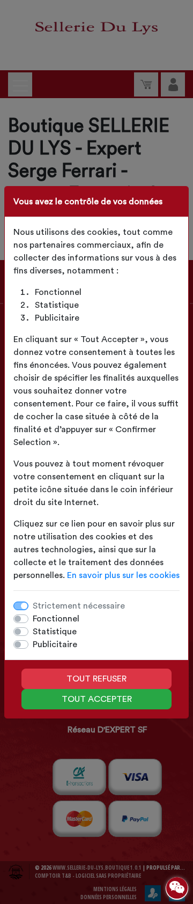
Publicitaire (55, 644)
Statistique (55, 631)
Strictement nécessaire (79, 606)
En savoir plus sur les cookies (123, 575)
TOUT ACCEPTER (97, 699)
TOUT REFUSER (96, 679)
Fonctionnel (56, 618)
